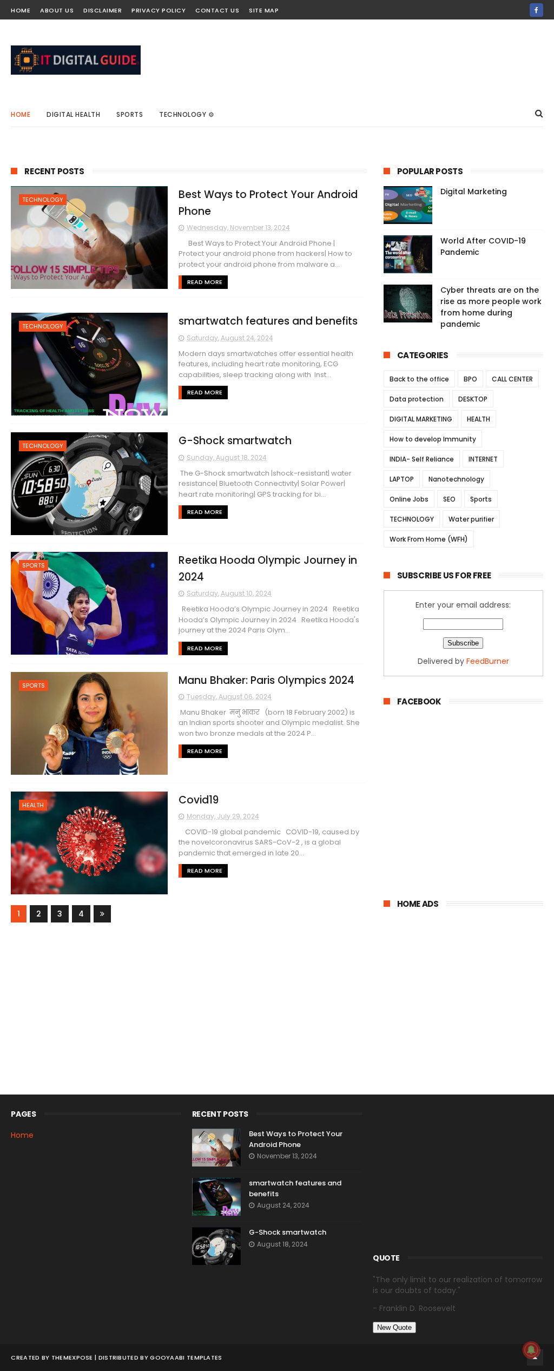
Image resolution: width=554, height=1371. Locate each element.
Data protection (417, 399)
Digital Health (73, 114)
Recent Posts (54, 171)
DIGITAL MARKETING (421, 419)
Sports (129, 114)
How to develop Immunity (433, 439)
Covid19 (199, 800)
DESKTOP (472, 399)
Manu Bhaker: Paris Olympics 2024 (266, 680)
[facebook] (536, 10)
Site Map (264, 10)
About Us (57, 10)
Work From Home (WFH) (429, 539)
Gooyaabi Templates (186, 1357)
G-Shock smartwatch (235, 440)
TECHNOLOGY (42, 199)
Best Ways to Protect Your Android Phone (295, 1139)
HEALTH (33, 805)
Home (20, 10)
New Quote (394, 1327)
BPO (470, 379)
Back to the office (419, 379)
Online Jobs (409, 499)
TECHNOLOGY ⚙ (186, 114)
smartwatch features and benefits (268, 321)
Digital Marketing (473, 191)
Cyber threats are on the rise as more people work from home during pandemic (491, 307)
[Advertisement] (463, 811)
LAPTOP (402, 479)
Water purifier (471, 519)
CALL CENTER (512, 379)
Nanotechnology (456, 479)
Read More (204, 282)
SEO (449, 499)
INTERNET (483, 459)
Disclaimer (102, 10)
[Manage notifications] (531, 1350)
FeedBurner (487, 661)
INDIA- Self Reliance (422, 459)
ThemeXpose (72, 1357)
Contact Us (217, 10)
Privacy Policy (158, 10)
